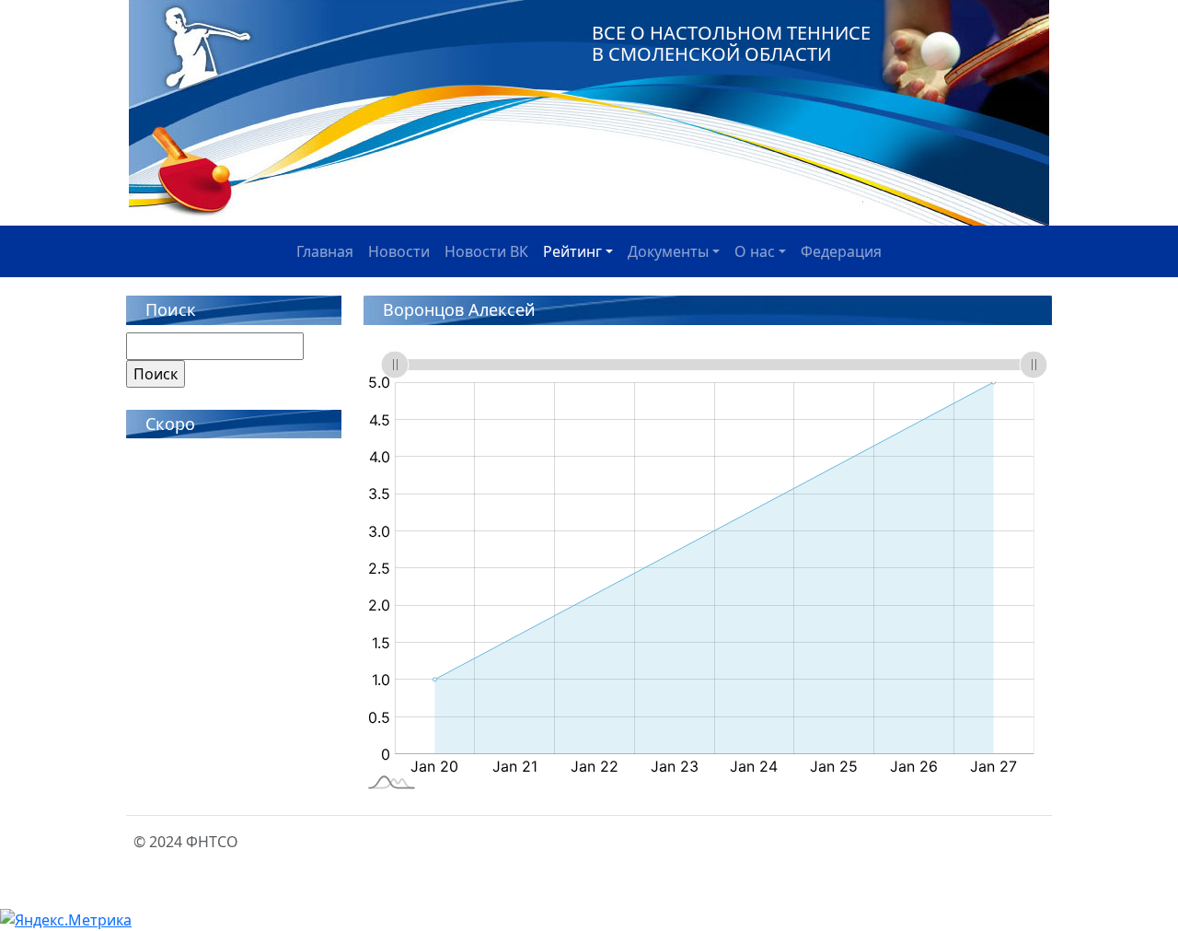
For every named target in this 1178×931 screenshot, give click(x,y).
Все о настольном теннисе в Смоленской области (731, 43)
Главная (324, 251)
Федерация (841, 251)
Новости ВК (486, 251)
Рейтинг (572, 251)
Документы (668, 251)
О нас (754, 251)
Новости (399, 251)
